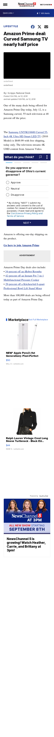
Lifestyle (11, 26)
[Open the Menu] (5, 4)
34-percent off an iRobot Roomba (23, 271)
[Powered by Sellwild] (43, 496)
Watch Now (45, 5)
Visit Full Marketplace (38, 320)
